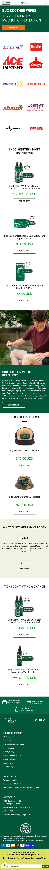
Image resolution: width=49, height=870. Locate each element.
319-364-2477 (8, 811)
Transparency (8, 763)
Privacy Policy (8, 752)
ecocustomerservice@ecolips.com (16, 815)
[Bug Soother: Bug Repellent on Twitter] (35, 720)
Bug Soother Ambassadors (13, 744)
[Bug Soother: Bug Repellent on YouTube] (40, 720)
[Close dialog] (47, 850)
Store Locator (8, 748)
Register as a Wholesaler (12, 784)
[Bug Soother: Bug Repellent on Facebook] (38, 721)
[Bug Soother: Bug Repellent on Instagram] (44, 721)
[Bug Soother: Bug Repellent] (24, 2)
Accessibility (8, 767)
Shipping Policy (9, 759)
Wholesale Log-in (10, 780)
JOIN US (45, 866)
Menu (7, 3)
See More (24, 569)
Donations (7, 741)
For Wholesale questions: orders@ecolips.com (21, 788)
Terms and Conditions (18, 838)
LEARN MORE (13, 405)
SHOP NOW (13, 27)
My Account (8, 737)
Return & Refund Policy (12, 756)
